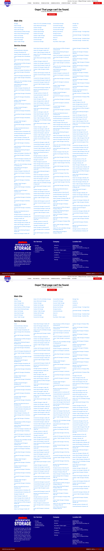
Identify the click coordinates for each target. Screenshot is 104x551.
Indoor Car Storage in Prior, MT (80, 115)
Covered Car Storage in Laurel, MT (42, 206)
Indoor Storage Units (19, 27)
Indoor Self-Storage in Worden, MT (81, 168)
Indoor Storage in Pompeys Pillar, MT (61, 198)
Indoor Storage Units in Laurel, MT (42, 163)
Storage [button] (29, 3)
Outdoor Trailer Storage (39, 35)
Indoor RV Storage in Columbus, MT (22, 158)
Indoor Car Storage (18, 35)
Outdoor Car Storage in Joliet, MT (41, 128)
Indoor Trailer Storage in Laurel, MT (42, 180)
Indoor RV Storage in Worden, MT (80, 181)
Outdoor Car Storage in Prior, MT (80, 132)
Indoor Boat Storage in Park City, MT (61, 137)
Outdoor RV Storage (38, 33)
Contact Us (97, 3)
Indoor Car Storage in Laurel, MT (41, 174)
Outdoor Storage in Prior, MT (79, 130)
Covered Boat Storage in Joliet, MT (42, 144)
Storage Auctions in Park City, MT (61, 192)
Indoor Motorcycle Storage (40, 25)
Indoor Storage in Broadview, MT (21, 54)
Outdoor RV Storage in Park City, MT (61, 160)
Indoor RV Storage (18, 39)
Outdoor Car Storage (38, 29)
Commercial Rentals (55, 3)
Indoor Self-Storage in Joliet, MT (41, 103)
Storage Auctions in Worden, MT (80, 228)
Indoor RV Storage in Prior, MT (80, 119)
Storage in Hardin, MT (19, 218)
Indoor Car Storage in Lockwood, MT (61, 55)
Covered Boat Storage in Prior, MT (81, 147)
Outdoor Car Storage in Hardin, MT (42, 63)
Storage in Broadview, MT (20, 52)
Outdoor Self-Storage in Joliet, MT (42, 136)
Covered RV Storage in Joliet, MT (41, 146)
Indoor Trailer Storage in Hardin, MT (42, 52)
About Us (55, 37)
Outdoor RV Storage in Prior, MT (80, 136)
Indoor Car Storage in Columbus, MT (22, 153)
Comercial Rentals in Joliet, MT (41, 157)
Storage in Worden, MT (78, 162)
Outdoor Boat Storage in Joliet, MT (42, 130)
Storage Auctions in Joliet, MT (41, 155)
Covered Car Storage (38, 41)
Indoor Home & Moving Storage (21, 33)
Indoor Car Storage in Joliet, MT (41, 112)
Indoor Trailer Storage (19, 41)
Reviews (55, 39)
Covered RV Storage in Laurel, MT (42, 210)
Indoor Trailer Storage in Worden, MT (81, 183)
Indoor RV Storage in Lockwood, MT (61, 60)
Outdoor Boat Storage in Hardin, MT (42, 65)
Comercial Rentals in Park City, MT (61, 194)
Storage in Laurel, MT (39, 159)
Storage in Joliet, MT (38, 97)
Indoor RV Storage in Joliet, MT (41, 116)
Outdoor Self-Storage (39, 37)
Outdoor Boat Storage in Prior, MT (81, 134)
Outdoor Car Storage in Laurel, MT (42, 191)
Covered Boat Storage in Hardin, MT (42, 80)
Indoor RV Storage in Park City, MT (61, 139)
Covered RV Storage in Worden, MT (81, 216)
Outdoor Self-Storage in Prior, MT (80, 140)
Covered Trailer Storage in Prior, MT (81, 151)
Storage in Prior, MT (77, 100)
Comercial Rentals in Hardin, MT (41, 95)
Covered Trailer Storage (58, 27)
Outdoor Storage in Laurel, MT (41, 189)
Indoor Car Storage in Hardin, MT (21, 233)
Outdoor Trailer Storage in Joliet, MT (42, 134)
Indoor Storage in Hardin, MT (21, 220)
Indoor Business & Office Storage (22, 31)
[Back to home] (7, 3)
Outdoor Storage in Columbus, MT (22, 171)
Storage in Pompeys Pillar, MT (60, 196)
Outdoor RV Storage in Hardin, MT (42, 67)
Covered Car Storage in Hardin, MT (42, 78)
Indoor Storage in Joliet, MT (40, 99)
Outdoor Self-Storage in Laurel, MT (42, 201)
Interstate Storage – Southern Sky (81, 40)
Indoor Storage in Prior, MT (79, 102)
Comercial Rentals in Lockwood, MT (61, 118)
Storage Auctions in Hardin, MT (41, 93)
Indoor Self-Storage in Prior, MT (80, 106)
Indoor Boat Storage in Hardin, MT (42, 48)
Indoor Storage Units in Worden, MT (81, 166)
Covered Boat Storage (58, 23)
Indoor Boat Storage (19, 37)
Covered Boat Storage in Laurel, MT (42, 208)
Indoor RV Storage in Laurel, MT (41, 178)
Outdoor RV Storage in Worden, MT (81, 200)
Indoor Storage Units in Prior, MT (80, 104)
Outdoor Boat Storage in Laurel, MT (42, 193)
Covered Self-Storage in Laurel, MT (42, 215)
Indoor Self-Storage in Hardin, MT (22, 224)
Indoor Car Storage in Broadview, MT (22, 70)
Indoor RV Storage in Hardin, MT (41, 50)
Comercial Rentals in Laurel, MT (41, 223)
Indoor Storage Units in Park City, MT (61, 124)
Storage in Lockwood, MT (40, 225)
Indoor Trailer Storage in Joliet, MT (42, 118)
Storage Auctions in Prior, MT (79, 158)
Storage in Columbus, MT (20, 135)
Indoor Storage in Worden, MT (80, 164)
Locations (89, 1)
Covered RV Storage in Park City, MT (61, 180)
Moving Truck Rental (58, 31)
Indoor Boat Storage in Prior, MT (80, 117)
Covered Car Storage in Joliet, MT (41, 142)
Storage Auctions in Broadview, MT (22, 131)
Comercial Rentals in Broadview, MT (22, 133)
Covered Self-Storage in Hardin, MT (42, 87)
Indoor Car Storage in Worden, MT (81, 177)
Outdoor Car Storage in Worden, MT (81, 194)
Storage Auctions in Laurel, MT (41, 221)
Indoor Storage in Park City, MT (60, 122)
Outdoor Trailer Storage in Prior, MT (81, 138)
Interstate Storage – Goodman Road (81, 38)
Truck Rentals (36, 3)
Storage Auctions (45, 3)
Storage (16, 23)
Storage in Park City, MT (58, 120)
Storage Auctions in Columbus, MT (22, 214)
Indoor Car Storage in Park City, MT (61, 135)
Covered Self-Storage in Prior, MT (80, 153)
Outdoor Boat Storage (39, 31)
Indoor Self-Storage (18, 29)
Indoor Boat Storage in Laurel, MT (41, 176)
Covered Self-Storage (58, 29)
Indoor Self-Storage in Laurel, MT (41, 165)
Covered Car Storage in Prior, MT (80, 145)
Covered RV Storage (58, 25)
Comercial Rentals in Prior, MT (80, 160)
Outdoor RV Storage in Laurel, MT (41, 195)
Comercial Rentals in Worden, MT (80, 230)
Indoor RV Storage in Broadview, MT (22, 75)
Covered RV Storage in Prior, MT (80, 149)
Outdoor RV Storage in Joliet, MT (41, 132)
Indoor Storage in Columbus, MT (21, 137)
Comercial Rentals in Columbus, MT (22, 216)
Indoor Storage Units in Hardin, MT (22, 222)
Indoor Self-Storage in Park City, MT (61, 126)
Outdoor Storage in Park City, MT (61, 151)
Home (15, 48)
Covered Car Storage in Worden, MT (81, 211)
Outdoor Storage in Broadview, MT (22, 88)
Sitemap (56, 259)
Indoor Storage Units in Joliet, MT (41, 101)
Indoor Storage (17, 25)
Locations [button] (74, 3)
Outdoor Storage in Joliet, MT (40, 126)
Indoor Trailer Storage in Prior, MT (80, 121)
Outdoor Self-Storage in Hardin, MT (42, 72)
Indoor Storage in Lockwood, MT (41, 227)
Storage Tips (76, 23)
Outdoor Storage (37, 27)
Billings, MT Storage (82, 1)
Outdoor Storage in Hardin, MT (41, 61)
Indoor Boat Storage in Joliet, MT (41, 114)
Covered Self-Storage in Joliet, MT (42, 150)
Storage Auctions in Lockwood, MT (61, 116)
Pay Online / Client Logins (59, 41)
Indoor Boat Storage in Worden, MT (81, 179)
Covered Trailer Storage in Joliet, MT (42, 148)
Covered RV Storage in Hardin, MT (42, 82)
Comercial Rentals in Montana (21, 50)
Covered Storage (38, 39)
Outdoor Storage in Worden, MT (80, 192)
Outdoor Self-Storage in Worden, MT (81, 205)
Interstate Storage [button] (66, 3)
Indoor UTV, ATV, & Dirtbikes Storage (42, 23)
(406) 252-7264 (95, 1)
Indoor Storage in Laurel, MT (40, 161)
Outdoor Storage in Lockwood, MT (61, 73)
